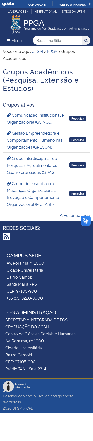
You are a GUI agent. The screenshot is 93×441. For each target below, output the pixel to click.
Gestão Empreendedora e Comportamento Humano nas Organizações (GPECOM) (34, 140)
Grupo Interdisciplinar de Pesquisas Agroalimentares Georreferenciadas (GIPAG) (32, 165)
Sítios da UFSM (73, 11)
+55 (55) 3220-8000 (25, 298)
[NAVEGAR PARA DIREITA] (90, 4)
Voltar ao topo (76, 215)
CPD (29, 408)
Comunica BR (37, 4)
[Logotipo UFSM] (15, 23)
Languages (17, 11)
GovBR (8, 4)
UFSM (17, 408)
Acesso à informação (75, 4)
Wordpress (12, 401)
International (45, 11)
